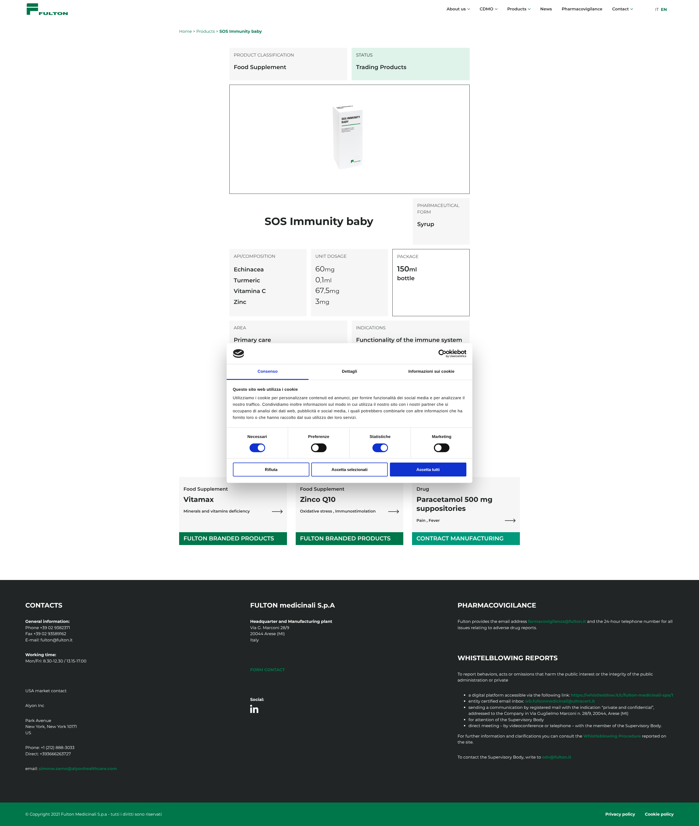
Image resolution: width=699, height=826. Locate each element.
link (277, 511)
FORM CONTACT (267, 669)
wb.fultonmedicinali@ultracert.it (560, 701)
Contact (620, 8)
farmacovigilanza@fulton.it (557, 621)
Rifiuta (271, 469)
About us (456, 8)
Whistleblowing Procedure (612, 736)
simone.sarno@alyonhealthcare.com (78, 768)
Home (185, 31)
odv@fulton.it (556, 757)
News (546, 8)
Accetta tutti (428, 469)
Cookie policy (659, 814)
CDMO (486, 8)
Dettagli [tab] (349, 371)
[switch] (319, 447)
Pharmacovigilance (582, 8)
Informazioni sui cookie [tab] (431, 371)
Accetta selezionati (349, 469)
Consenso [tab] (267, 371)
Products (516, 8)
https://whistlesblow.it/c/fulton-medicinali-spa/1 (622, 695)
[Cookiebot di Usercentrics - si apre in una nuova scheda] (442, 354)
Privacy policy (620, 814)
